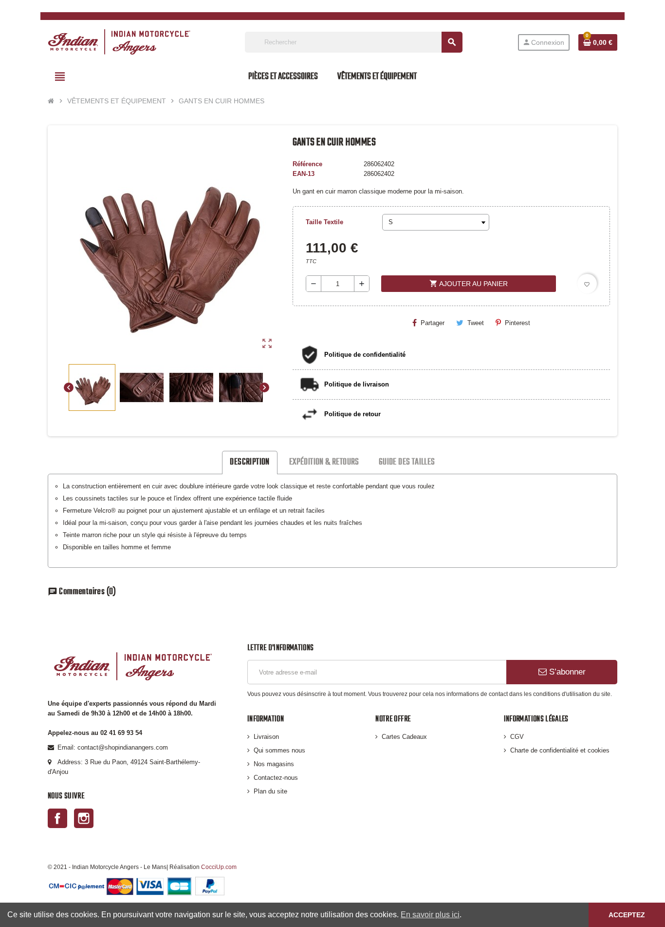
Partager (432, 323)
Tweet (475, 323)
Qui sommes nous (279, 750)
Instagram (83, 818)
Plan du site (270, 791)
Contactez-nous (276, 777)
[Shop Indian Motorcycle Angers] (119, 41)
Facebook (57, 818)
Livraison (266, 736)
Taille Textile (324, 222)
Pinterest (517, 323)
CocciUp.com (219, 867)
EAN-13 (303, 173)
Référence (307, 164)
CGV (517, 736)
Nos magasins (274, 764)
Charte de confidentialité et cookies (560, 750)
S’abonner (566, 671)
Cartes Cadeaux (404, 736)
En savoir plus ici (430, 914)
